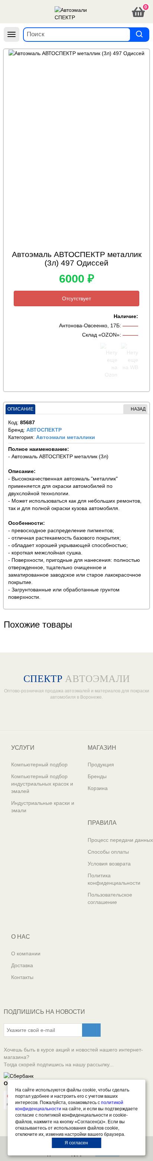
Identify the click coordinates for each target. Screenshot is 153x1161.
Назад (138, 409)
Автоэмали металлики (65, 437)
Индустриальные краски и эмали (42, 806)
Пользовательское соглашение (110, 898)
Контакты (22, 977)
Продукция (101, 764)
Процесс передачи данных (120, 840)
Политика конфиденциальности (114, 879)
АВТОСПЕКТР (44, 430)
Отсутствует (76, 298)
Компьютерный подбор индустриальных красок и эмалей (42, 783)
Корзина (98, 788)
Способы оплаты (108, 852)
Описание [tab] (20, 409)
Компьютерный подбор (39, 764)
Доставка (22, 965)
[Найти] (139, 34)
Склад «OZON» (101, 335)
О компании (25, 953)
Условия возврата (109, 864)
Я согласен (76, 1142)
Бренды (97, 776)
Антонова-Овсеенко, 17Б (89, 325)
